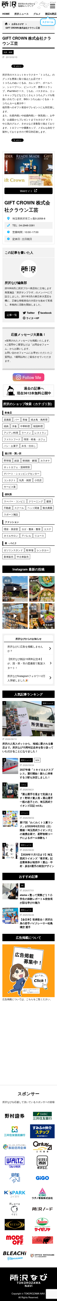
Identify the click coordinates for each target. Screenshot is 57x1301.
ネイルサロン (11, 535)
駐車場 (29, 550)
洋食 (14, 426)
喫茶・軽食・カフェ (34, 439)
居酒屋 (7, 419)
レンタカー (43, 550)
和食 (25, 419)
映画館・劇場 (30, 460)
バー (16, 419)
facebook (46, 313)
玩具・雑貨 (25, 480)
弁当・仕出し (29, 445)
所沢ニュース (21, 14)
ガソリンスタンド (13, 550)
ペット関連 (33, 507)
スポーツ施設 (11, 514)
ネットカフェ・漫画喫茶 (17, 467)
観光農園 (47, 507)
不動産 (7, 507)
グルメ (37, 14)
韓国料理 (38, 426)
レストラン (40, 432)
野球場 (7, 460)
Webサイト (26, 191)
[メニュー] (52, 6)
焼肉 (6, 426)
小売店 (38, 480)
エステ (47, 529)
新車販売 (8, 556)
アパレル (26, 535)
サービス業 (10, 486)
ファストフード (12, 439)
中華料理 (25, 426)
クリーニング (36, 501)
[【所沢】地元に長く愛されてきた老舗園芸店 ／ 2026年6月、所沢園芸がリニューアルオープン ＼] (15, 589)
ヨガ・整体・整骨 (31, 529)
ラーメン (26, 432)
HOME (6, 14)
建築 (48, 501)
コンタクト (10, 480)
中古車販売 (23, 556)
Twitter (31, 313)
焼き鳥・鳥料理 (39, 419)
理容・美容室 (11, 529)
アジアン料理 (11, 432)
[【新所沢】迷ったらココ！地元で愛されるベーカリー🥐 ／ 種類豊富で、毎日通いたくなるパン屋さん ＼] (15, 616)
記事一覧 (12, 315)
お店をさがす (18, 23)
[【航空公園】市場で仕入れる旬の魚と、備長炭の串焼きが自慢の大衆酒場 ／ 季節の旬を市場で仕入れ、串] (42, 616)
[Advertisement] (28, 1051)
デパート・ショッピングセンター (21, 473)
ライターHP (32, 318)
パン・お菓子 (11, 445)
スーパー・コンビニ (14, 501)
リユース (39, 535)
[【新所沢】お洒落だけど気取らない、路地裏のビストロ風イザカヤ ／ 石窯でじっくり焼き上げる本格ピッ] (42, 589)
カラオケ (45, 460)
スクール (19, 507)
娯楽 (16, 460)
